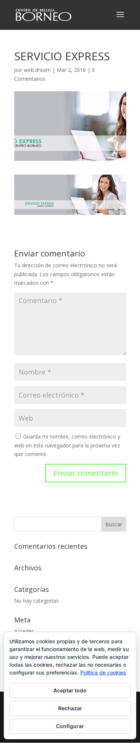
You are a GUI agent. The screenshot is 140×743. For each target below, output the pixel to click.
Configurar (70, 726)
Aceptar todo (70, 690)
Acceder (24, 631)
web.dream (37, 69)
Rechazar (70, 708)
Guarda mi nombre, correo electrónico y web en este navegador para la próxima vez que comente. (67, 445)
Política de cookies (103, 672)
